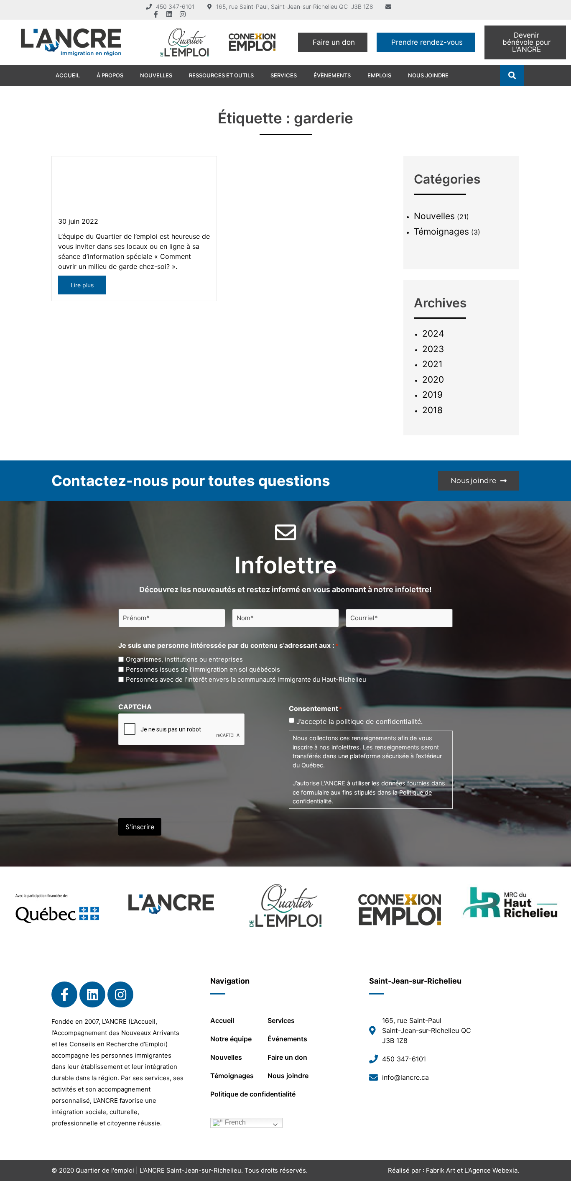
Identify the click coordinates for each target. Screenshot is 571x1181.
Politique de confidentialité (253, 1094)
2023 (433, 349)
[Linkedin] (169, 14)
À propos (110, 75)
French (234, 1122)
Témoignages (441, 231)
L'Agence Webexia (490, 1170)
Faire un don (287, 1057)
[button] (512, 75)
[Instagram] (182, 14)
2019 (432, 394)
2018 (432, 410)
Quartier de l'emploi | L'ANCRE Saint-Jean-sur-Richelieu (158, 1170)
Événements (287, 1039)
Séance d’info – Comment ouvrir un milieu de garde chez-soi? (121, 190)
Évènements (332, 75)
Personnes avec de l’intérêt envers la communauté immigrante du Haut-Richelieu (246, 679)
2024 (433, 333)
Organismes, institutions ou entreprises (184, 659)
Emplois (379, 75)
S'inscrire (139, 827)
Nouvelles (156, 75)
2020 (433, 379)
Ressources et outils (221, 75)
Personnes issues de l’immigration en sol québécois (203, 669)
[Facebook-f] (156, 14)
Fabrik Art (440, 1170)
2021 (432, 364)
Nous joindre (428, 75)
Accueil (68, 75)
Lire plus (82, 285)
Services (283, 75)
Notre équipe (231, 1039)
